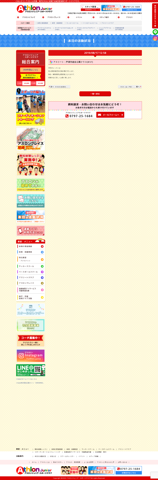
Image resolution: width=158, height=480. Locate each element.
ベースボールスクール (89, 23)
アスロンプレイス (53, 17)
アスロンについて (28, 17)
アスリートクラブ (107, 23)
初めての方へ (58, 462)
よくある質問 (88, 462)
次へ (59, 87)
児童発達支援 (119, 28)
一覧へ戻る (95, 94)
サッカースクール (72, 23)
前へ (130, 87)
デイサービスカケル (44, 28)
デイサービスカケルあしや (64, 28)
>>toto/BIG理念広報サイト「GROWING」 (30, 383)
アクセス (129, 17)
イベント (79, 17)
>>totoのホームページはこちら (26, 379)
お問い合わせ (122, 462)
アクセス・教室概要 (73, 462)
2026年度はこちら (30, 70)
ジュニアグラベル (105, 28)
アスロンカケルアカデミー (86, 28)
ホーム (34, 462)
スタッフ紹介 (104, 17)
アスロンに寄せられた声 (105, 462)
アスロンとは (45, 462)
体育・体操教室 (57, 23)
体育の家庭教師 (42, 23)
